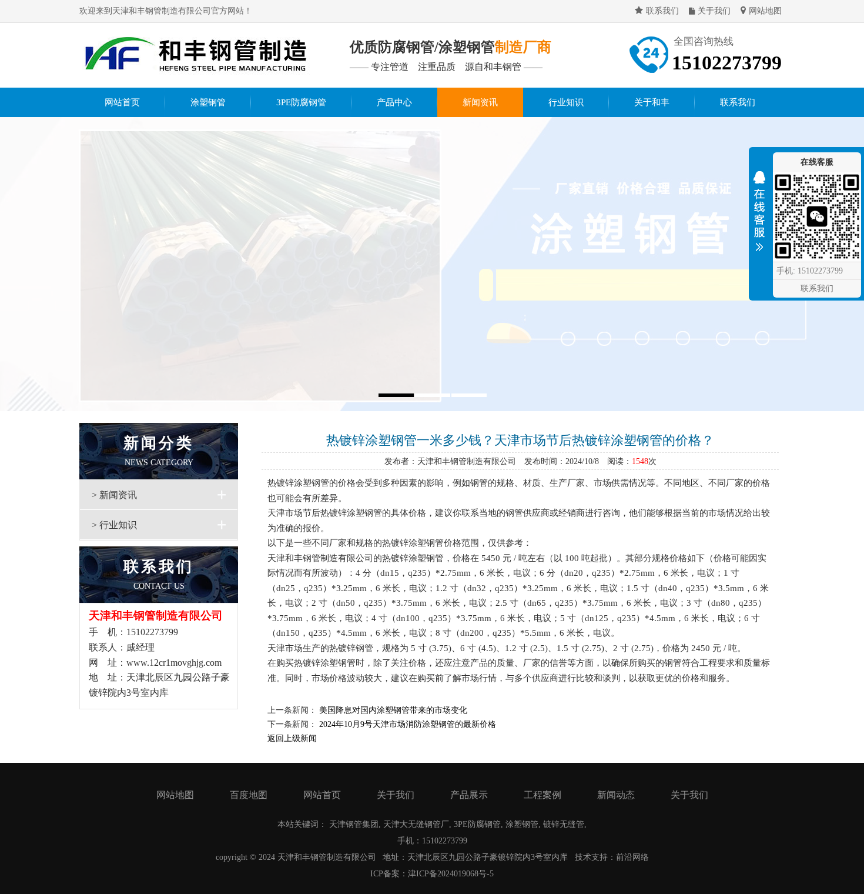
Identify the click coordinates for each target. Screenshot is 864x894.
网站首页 (122, 102)
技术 (583, 857)
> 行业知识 (114, 525)
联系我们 (662, 10)
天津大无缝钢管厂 (416, 824)
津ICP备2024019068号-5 (451, 873)
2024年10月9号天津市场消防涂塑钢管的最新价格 (407, 724)
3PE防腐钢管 (301, 102)
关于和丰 (651, 102)
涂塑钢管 (208, 102)
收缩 (759, 214)
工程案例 (542, 795)
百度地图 (248, 795)
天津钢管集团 (354, 824)
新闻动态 (616, 795)
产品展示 (469, 795)
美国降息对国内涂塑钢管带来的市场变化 (393, 710)
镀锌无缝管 (563, 824)
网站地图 (765, 10)
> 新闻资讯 (114, 495)
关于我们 (714, 10)
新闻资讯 (480, 102)
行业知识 (566, 102)
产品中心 (394, 102)
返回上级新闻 (292, 738)
